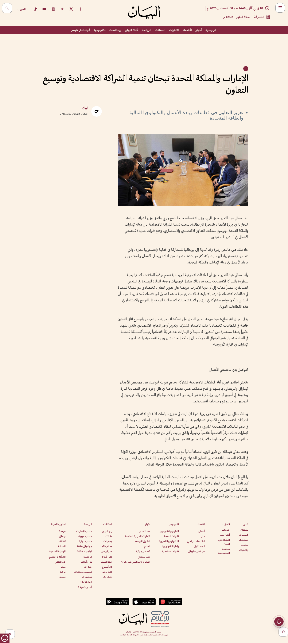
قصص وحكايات (83, 571)
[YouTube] (44, 9)
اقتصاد (187, 30)
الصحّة (62, 546)
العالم (147, 546)
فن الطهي (60, 561)
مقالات (108, 536)
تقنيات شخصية (170, 551)
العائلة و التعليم (57, 556)
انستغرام (243, 539)
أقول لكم (107, 576)
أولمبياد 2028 (84, 551)
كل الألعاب (86, 561)
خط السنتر (106, 561)
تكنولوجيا (100, 30)
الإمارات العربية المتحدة (137, 536)
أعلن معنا (225, 534)
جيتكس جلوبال (196, 551)
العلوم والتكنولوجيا (169, 531)
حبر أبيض (106, 551)
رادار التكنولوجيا (170, 546)
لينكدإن (244, 529)
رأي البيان (107, 531)
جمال (62, 536)
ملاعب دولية (85, 541)
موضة (62, 531)
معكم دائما (106, 546)
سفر (63, 566)
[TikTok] (35, 9)
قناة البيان (131, 30)
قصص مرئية (143, 551)
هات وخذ (107, 571)
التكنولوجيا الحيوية (169, 541)
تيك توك (243, 549)
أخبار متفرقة (85, 587)
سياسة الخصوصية (224, 550)
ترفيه (63, 571)
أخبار (199, 30)
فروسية (87, 556)
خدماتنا (226, 529)
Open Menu (280, 7)
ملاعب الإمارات (84, 531)
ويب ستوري (144, 556)
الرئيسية (211, 30)
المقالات (160, 30)
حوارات (88, 566)
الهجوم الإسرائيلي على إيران (135, 561)
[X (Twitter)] (71, 9)
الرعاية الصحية (57, 551)
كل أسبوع (107, 566)
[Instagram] (53, 9)
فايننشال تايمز (80, 30)
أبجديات (108, 541)
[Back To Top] (283, 632)
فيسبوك (243, 534)
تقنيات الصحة (171, 536)
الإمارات (174, 30)
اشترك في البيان (224, 541)
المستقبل (199, 546)
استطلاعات (86, 582)
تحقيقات (87, 576)
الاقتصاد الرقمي (196, 541)
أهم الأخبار (145, 531)
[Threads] (62, 9)
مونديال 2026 (84, 546)
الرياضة (146, 30)
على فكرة (107, 556)
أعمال (201, 531)
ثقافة (62, 541)
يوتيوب (244, 544)
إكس (245, 524)
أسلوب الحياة (58, 524)
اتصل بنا (225, 524)
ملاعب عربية (85, 536)
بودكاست (115, 30)
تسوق (62, 576)
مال (203, 536)
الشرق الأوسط (142, 541)
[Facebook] (80, 9)
